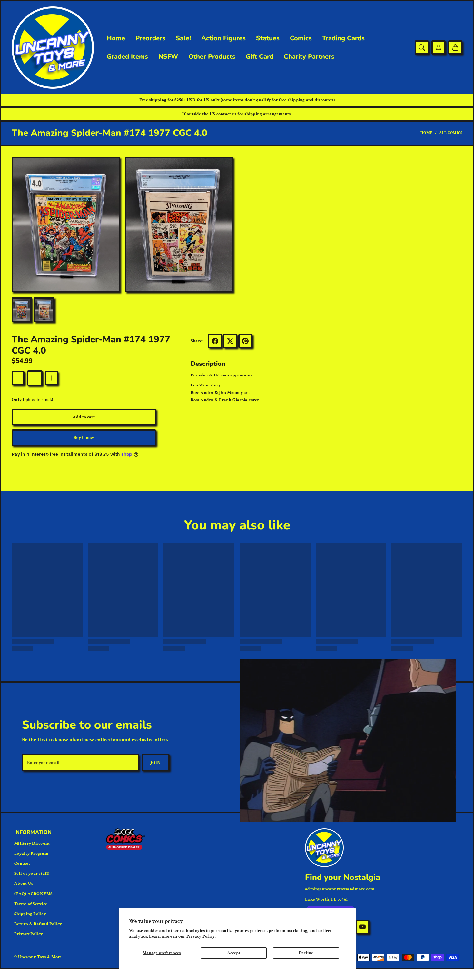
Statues (268, 38)
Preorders (150, 38)
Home (116, 38)
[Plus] (51, 378)
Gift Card (259, 57)
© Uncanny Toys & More (38, 957)
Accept (233, 953)
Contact (22, 863)
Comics (301, 38)
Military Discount (32, 843)
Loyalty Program (31, 853)
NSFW (168, 57)
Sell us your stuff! (31, 873)
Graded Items (127, 57)
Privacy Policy (28, 934)
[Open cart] (455, 47)
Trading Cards (343, 38)
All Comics (450, 133)
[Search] (422, 47)
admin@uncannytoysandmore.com (339, 889)
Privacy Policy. (201, 936)
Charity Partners (309, 57)
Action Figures (223, 38)
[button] (215, 341)
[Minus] (18, 378)
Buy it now (84, 438)
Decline (306, 953)
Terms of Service (30, 904)
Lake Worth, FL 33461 (326, 899)
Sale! (183, 38)
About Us (23, 883)
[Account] (438, 47)
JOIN (156, 762)
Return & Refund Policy (38, 924)
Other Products (211, 57)
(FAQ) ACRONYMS (33, 894)
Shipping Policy (30, 914)
